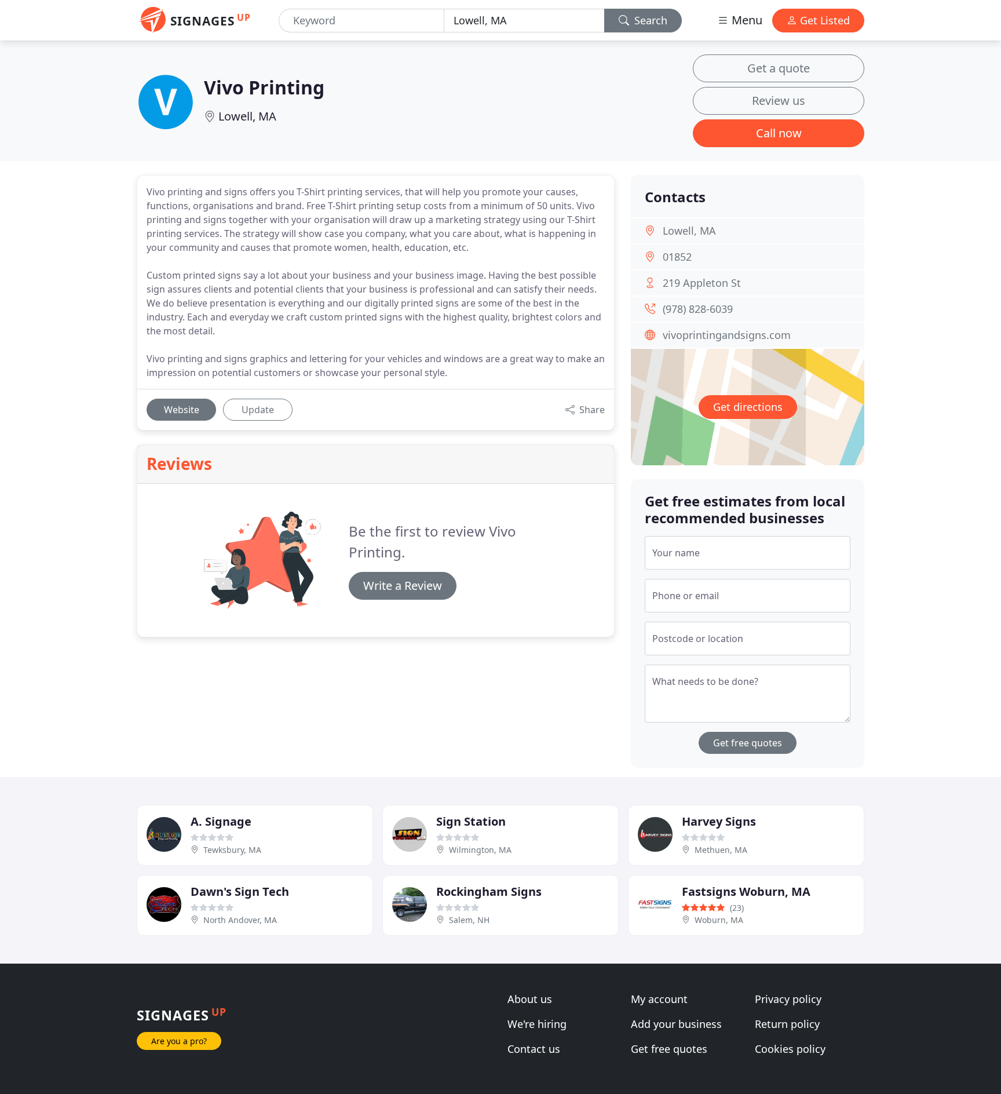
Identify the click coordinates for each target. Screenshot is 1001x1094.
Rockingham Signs (489, 891)
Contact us (533, 1049)
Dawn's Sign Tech (240, 891)
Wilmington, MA (480, 849)
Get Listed (823, 20)
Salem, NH (469, 919)
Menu (745, 20)
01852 (677, 257)
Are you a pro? (179, 1040)
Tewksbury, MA (232, 849)
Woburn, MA (719, 919)
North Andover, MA (240, 919)
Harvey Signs (719, 821)
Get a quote (778, 68)
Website (181, 409)
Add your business (676, 1024)
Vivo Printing (264, 87)
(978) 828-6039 (698, 309)
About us (529, 999)
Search (649, 20)
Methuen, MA (721, 849)
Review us (778, 100)
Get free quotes (747, 742)
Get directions (748, 407)
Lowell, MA (247, 116)
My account (659, 999)
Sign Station (471, 821)
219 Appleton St (702, 283)
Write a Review (402, 585)
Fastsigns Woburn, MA (746, 891)
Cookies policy (790, 1049)
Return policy (787, 1024)
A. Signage (221, 821)
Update (258, 409)
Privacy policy (788, 999)
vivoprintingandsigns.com (727, 335)
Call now (779, 133)
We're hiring (537, 1024)
